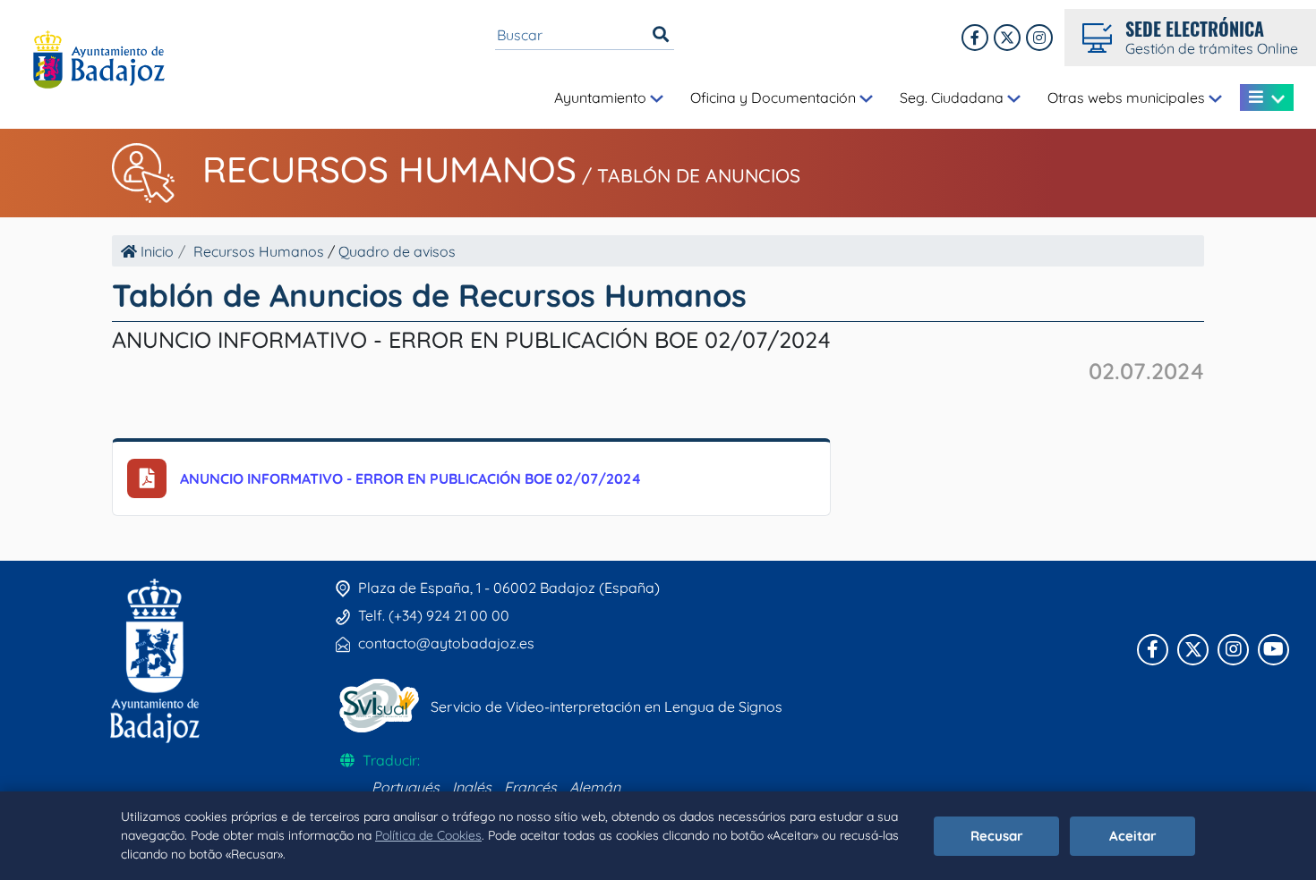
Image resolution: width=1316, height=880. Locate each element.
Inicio (155, 251)
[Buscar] (660, 35)
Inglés (471, 787)
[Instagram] (1039, 37)
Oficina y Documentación (774, 97)
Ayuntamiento (602, 97)
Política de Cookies (428, 835)
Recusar (996, 835)
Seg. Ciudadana (953, 97)
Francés (530, 787)
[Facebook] (974, 37)
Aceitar (1133, 835)
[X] (1007, 37)
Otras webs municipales (1128, 97)
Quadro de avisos (397, 251)
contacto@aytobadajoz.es (446, 643)
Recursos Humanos (389, 169)
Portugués (406, 787)
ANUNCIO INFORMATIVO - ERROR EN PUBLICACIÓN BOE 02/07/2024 (410, 478)
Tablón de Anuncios (698, 175)
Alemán (594, 787)
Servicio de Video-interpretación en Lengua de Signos (606, 706)
